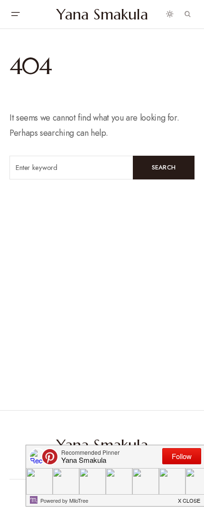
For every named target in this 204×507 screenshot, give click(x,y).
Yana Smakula (102, 14)
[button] (15, 14)
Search (164, 167)
